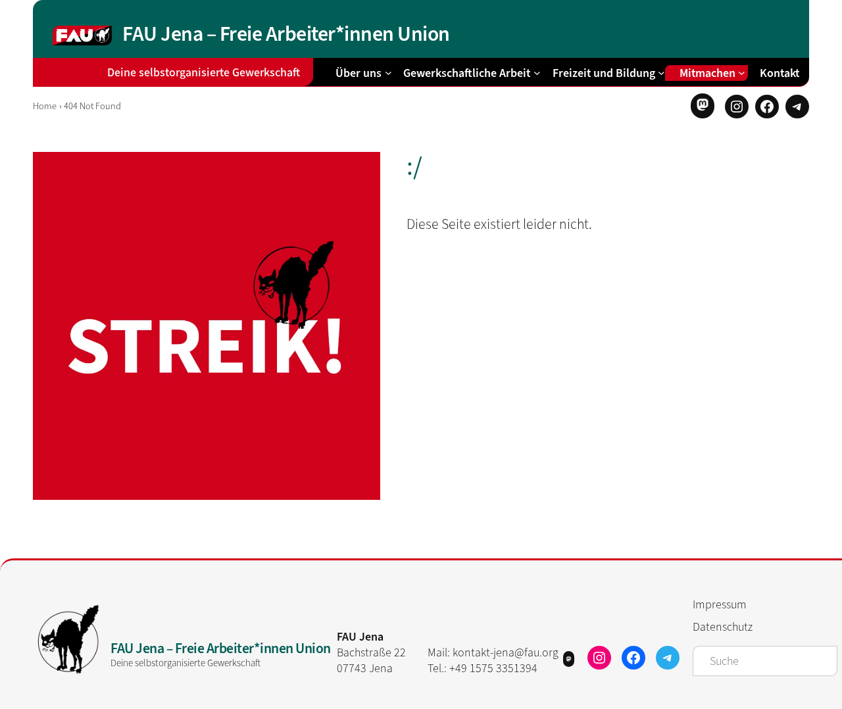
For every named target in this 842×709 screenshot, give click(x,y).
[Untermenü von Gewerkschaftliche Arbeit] (537, 72)
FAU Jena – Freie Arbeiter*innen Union (286, 33)
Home (45, 106)
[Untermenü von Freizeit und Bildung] (661, 72)
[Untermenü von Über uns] (388, 72)
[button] (702, 105)
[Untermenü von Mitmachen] (741, 72)
